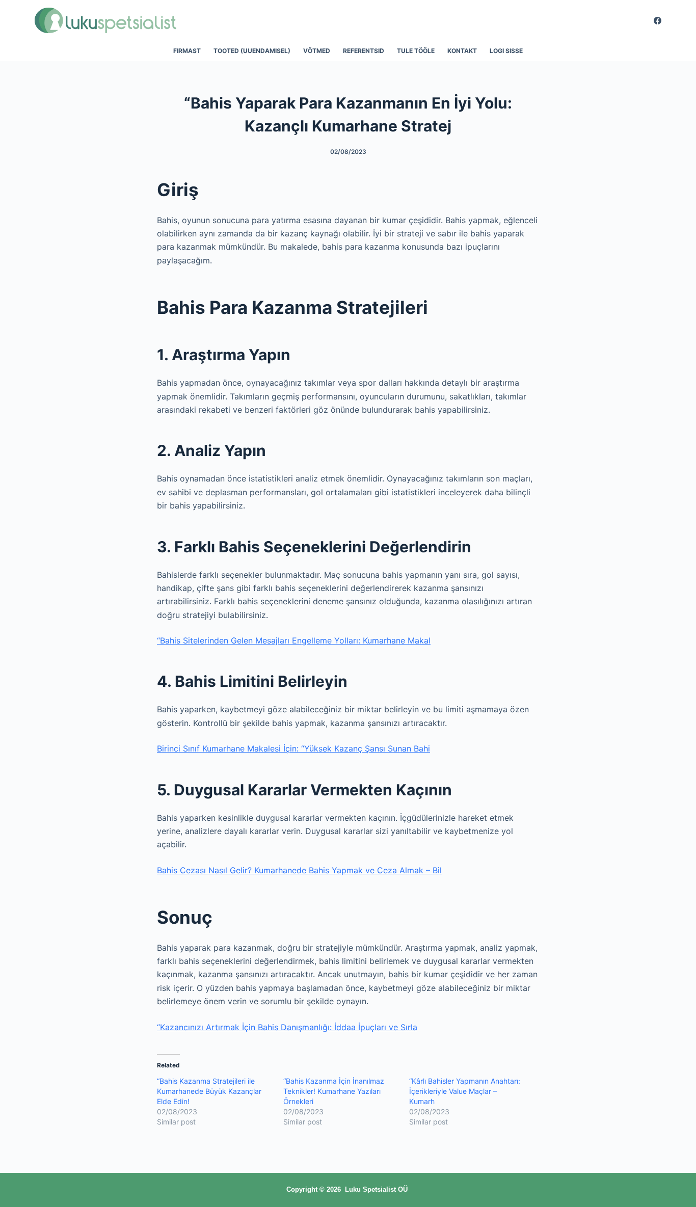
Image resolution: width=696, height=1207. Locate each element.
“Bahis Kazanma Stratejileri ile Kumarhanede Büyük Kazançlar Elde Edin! (209, 1091)
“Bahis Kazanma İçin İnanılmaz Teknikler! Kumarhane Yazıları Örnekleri (333, 1091)
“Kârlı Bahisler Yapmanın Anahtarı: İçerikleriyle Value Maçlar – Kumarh (464, 1091)
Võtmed (316, 51)
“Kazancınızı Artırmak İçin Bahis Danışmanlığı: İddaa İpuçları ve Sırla (287, 1027)
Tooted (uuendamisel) (251, 51)
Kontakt (462, 51)
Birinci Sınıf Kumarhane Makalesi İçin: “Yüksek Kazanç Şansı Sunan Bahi (293, 748)
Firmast (187, 51)
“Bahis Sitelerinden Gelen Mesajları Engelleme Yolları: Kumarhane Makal (294, 640)
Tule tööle (416, 51)
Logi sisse (506, 51)
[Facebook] (657, 20)
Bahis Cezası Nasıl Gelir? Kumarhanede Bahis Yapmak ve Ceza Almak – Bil (299, 870)
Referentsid (363, 51)
